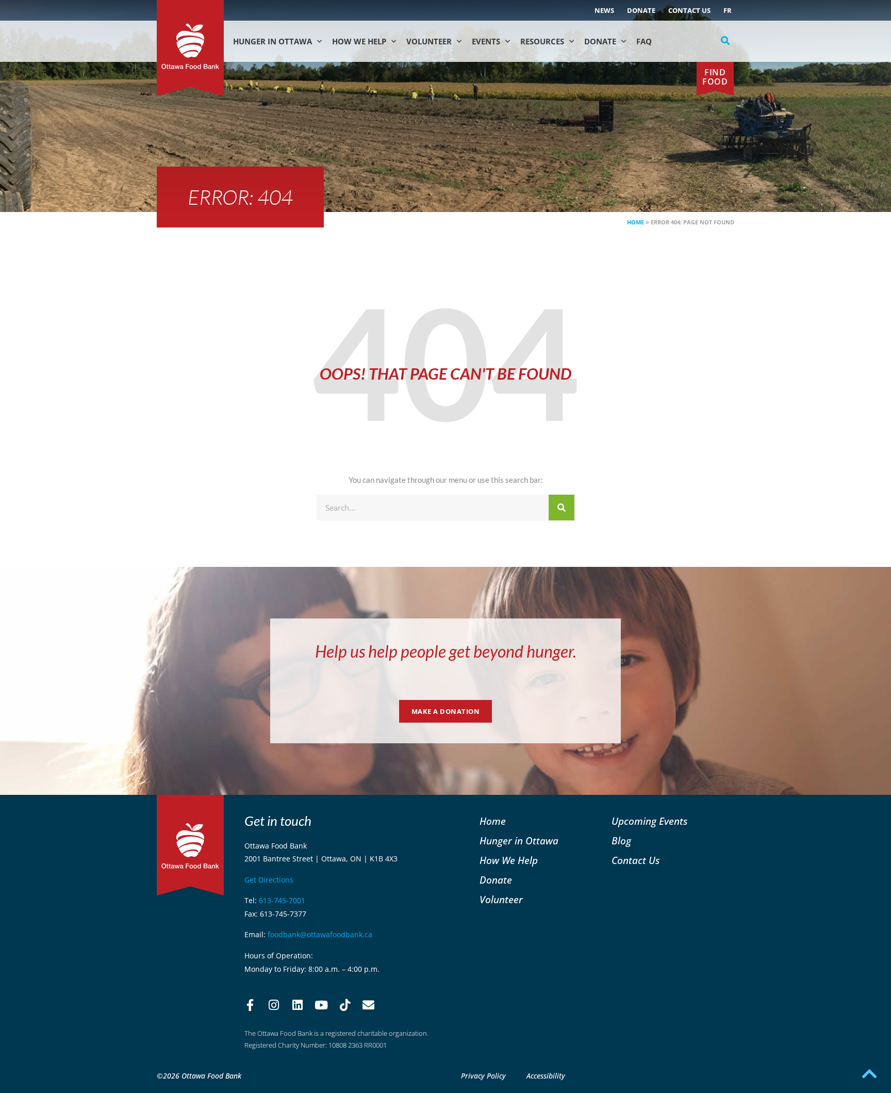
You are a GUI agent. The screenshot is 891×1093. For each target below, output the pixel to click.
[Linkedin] (297, 1005)
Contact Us (689, 10)
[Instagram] (274, 1005)
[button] (725, 41)
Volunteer (429, 41)
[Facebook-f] (250, 1005)
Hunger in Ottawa (272, 41)
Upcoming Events (649, 821)
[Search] (561, 507)
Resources (542, 41)
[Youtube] (321, 1005)
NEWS (604, 10)
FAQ (644, 41)
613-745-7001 (282, 900)
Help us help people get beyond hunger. (445, 651)
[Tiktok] (345, 1005)
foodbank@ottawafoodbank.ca (320, 934)
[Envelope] (369, 1005)
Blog (621, 840)
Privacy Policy (483, 1076)
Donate (641, 10)
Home (635, 222)
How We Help (359, 41)
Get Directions (268, 880)
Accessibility (545, 1076)
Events (486, 41)
